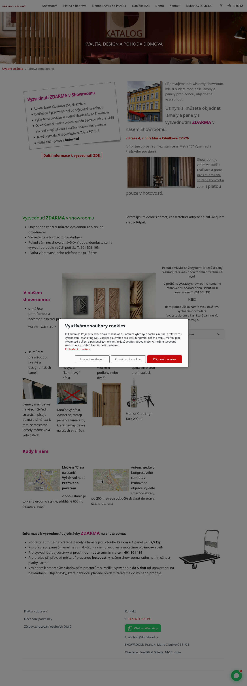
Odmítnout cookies (128, 359)
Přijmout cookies (164, 359)
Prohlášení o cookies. (77, 349)
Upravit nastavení (92, 359)
